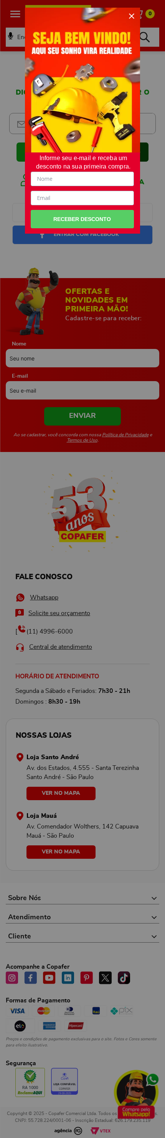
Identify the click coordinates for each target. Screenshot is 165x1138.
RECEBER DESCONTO (82, 219)
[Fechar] (131, 16)
